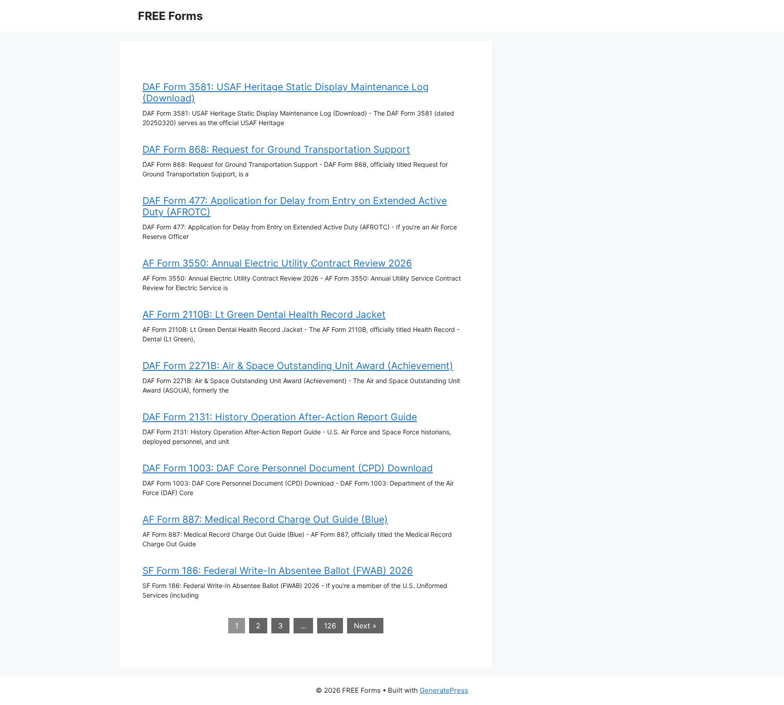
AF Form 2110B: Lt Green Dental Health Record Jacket (264, 314)
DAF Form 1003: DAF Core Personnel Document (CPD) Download (287, 468)
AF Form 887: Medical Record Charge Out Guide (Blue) (265, 519)
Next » (365, 625)
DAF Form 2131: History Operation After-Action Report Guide (279, 417)
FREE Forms (170, 16)
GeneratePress (444, 690)
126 (330, 625)
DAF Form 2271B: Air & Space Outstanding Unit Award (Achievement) (297, 365)
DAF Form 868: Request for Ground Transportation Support (276, 149)
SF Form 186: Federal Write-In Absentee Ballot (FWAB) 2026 (277, 570)
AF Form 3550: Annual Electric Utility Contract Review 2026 (277, 263)
